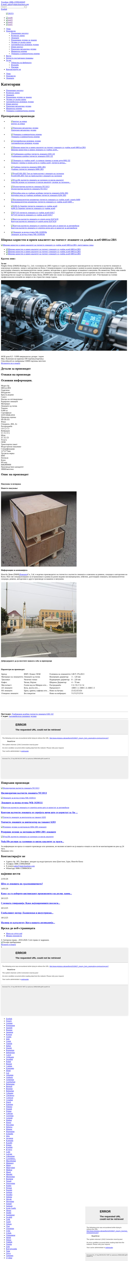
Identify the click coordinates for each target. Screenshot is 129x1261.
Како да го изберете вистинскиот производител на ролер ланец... (36, 893)
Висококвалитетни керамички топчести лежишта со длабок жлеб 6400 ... (42, 202)
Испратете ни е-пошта (10, 363)
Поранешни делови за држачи (24, 40)
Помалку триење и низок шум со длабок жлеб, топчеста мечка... (38, 163)
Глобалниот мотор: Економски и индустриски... (27, 912)
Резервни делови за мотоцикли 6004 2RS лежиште (28, 832)
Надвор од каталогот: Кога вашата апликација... (28, 922)
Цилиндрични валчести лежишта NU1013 (29, 189)
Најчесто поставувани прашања (19, 58)
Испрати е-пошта (8, 944)
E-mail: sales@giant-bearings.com (15, 4)
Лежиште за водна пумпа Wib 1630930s (28, 234)
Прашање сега (7, 851)
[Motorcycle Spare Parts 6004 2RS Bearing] (23, 827)
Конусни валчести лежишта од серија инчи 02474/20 (33, 221)
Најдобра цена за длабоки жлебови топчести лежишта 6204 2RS (38, 195)
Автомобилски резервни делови (25, 44)
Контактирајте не (13, 69)
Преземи (15, 67)
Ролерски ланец (18, 35)
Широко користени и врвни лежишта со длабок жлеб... (34, 150)
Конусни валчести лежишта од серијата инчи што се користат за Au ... (39, 812)
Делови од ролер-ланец (21, 42)
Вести (8, 56)
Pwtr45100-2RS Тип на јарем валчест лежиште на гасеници (36, 176)
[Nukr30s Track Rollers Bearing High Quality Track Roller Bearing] (27, 837)
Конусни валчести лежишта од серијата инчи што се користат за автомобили (44, 228)
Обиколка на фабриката (21, 63)
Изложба (15, 65)
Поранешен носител (19, 33)
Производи (11, 31)
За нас (8, 60)
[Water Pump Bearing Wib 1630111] (18, 798)
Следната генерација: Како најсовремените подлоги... (30, 903)
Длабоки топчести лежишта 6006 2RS (27, 169)
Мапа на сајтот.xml (14, 933)
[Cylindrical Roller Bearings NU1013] (20, 788)
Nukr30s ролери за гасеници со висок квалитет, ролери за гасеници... (41, 182)
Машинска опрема (19, 51)
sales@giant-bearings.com (24, 866)
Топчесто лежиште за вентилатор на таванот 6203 (28, 822)
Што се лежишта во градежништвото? (22, 883)
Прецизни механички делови (23, 49)
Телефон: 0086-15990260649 (13, 2)
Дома (8, 29)
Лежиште (15, 38)
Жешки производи (14, 936)
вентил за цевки (18, 124)
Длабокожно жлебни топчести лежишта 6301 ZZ (32, 156)
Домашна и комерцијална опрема (25, 54)
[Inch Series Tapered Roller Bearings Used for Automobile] (35, 807)
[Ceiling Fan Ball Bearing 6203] (23, 817)
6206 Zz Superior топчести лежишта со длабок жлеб (33, 208)
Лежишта (23, 574)
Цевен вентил (17, 47)
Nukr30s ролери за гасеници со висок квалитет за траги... (32, 841)
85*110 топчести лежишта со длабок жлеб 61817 (32, 215)
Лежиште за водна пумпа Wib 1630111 (22, 802)
